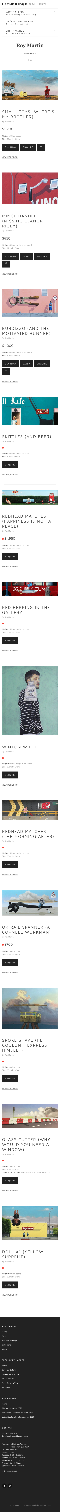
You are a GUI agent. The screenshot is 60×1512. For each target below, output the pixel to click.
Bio (30, 60)
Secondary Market (20, 22)
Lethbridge (24, 4)
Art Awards (19, 31)
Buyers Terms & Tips (10, 1374)
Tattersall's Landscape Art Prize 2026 (17, 1412)
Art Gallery (21, 13)
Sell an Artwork (8, 1378)
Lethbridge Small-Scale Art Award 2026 (18, 1417)
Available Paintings (9, 1340)
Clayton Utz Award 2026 (12, 1408)
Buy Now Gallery (9, 1370)
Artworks (30, 53)
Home (4, 1332)
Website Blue (45, 1505)
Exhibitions (6, 1345)
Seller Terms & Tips (10, 1383)
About (4, 1349)
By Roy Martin (8, 121)
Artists (4, 1336)
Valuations (6, 1387)
